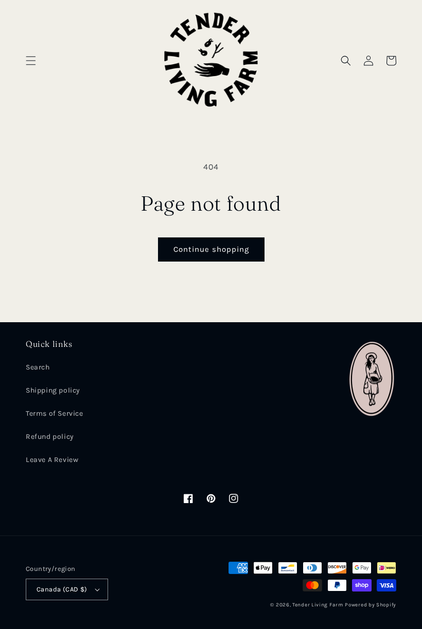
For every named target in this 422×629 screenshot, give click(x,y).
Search (38, 367)
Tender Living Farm (317, 605)
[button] (31, 60)
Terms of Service (54, 413)
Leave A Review (52, 459)
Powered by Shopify (370, 605)
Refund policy (50, 436)
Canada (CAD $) (62, 589)
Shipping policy (53, 390)
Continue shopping (211, 249)
